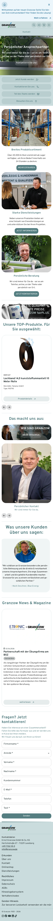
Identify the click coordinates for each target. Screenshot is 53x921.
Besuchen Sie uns (24, 101)
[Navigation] (48, 25)
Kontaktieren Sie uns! (26, 63)
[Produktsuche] (34, 25)
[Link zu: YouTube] (9, 916)
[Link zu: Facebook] (6, 916)
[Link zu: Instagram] (3, 916)
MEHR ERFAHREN (26, 167)
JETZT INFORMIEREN (26, 230)
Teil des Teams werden (24, 94)
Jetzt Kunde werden (24, 79)
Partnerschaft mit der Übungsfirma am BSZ (26, 653)
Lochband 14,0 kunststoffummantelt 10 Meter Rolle (26, 380)
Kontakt (26, 32)
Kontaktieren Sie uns (24, 86)
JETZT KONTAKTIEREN (26, 294)
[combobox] (26, 753)
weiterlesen (25, 702)
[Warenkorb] (44, 25)
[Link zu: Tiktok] (16, 916)
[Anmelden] (39, 25)
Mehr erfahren (41, 18)
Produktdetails (25, 399)
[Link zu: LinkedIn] (13, 916)
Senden (26, 816)
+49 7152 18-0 (8, 846)
